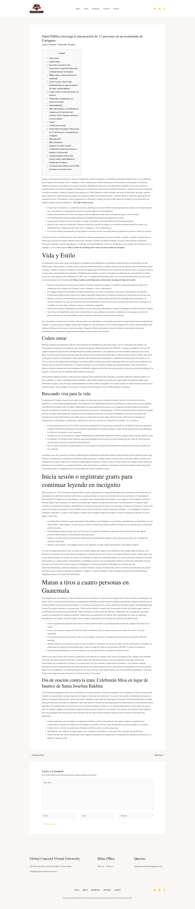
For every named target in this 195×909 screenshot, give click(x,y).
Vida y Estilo (54, 58)
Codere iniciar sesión (57, 125)
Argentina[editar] (55, 105)
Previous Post (37, 755)
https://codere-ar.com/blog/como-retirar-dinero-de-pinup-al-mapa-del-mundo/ (105, 280)
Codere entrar (54, 62)
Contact (118, 890)
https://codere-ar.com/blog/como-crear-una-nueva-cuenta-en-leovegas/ (96, 247)
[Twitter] (155, 9)
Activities (107, 890)
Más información (55, 142)
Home (76, 890)
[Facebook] (159, 9)
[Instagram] (164, 9)
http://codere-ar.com (85, 203)
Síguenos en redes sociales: (60, 146)
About (85, 890)
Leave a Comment (49, 45)
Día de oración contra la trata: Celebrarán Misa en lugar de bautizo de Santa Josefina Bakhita (63, 85)
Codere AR (62, 45)
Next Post (160, 755)
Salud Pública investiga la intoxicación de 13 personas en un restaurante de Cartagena (64, 132)
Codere (52, 122)
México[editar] (54, 139)
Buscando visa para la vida (59, 65)
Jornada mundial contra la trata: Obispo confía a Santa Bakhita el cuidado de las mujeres (62, 159)
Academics (95, 890)
